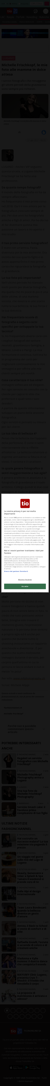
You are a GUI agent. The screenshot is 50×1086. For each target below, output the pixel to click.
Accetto (25, 586)
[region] (25, 543)
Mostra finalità (25, 580)
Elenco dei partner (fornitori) (16, 571)
